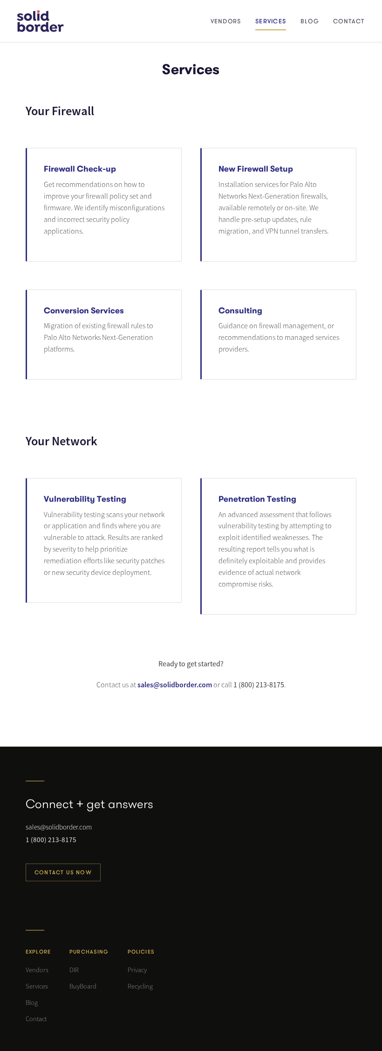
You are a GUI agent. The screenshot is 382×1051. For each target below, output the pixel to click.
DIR (74, 970)
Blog (32, 1002)
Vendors (37, 970)
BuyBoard (82, 986)
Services (37, 986)
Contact (36, 1019)
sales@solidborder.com (174, 684)
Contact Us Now (63, 872)
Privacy (137, 970)
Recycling (140, 986)
